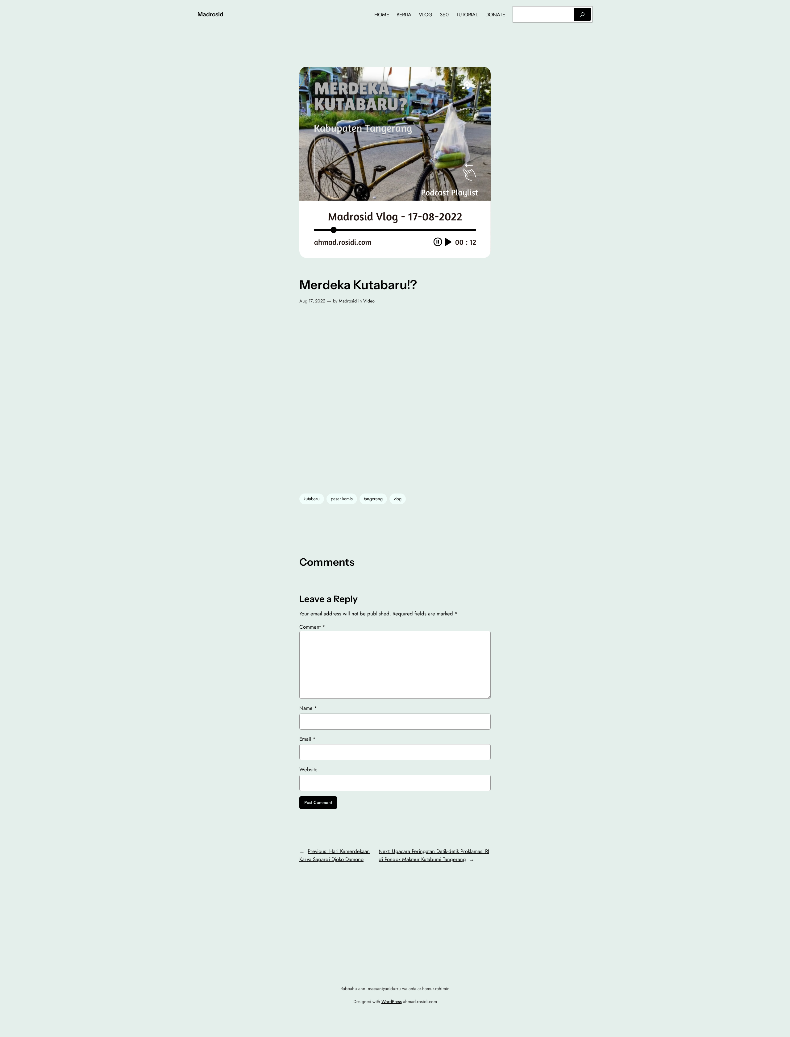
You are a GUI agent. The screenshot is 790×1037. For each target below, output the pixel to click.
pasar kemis (342, 499)
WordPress (391, 1001)
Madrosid (210, 14)
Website (308, 769)
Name (308, 708)
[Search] (582, 14)
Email (307, 739)
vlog (397, 499)
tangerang (373, 499)
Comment (312, 627)
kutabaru (312, 499)
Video (369, 301)
